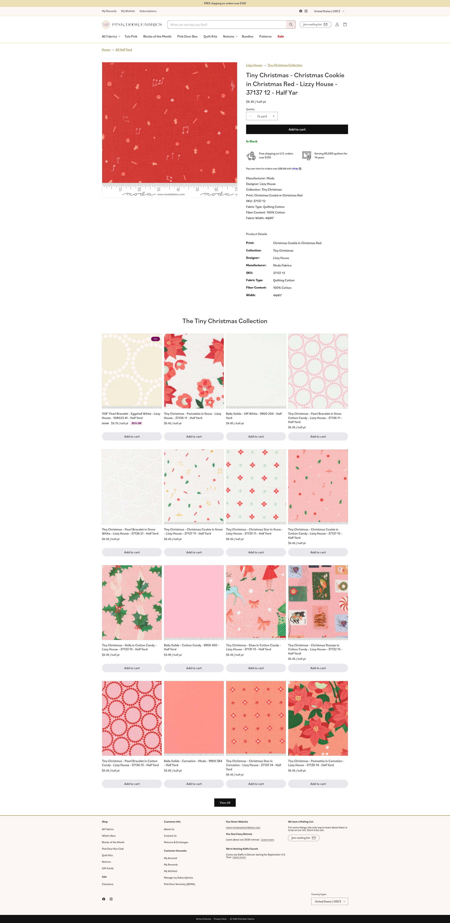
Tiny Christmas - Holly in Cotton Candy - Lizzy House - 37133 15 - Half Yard (129, 647)
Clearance (107, 884)
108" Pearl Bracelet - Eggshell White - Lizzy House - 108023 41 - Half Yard (131, 416)
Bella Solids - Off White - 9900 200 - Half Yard (254, 416)
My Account (170, 858)
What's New (108, 835)
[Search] (290, 24)
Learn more (267, 839)
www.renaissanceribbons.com (243, 827)
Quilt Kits (107, 855)
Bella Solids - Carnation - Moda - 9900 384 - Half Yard (193, 763)
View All (225, 802)
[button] (110, 36)
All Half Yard (124, 49)
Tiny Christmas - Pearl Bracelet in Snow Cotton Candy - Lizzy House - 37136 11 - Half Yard (315, 418)
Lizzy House (254, 65)
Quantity (250, 109)
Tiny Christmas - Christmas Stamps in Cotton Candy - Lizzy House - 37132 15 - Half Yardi (315, 649)
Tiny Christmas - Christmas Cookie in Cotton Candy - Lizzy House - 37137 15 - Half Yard (315, 533)
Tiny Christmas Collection (285, 65)
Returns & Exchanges (176, 842)
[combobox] (232, 25)
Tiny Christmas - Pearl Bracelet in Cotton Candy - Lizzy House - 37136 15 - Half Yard (130, 763)
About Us (169, 829)
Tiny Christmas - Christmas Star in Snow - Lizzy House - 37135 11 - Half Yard (254, 531)
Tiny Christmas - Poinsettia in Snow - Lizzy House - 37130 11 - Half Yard (192, 416)
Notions (106, 861)
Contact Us (170, 835)
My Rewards (109, 11)
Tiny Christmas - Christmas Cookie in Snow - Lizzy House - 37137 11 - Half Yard (193, 531)
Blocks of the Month (113, 842)
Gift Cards (108, 868)
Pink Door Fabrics (246, 919)
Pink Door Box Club (113, 848)
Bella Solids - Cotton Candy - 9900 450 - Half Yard (191, 647)
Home (106, 49)
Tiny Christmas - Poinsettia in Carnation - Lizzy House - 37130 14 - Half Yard (316, 763)
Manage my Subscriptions (178, 877)
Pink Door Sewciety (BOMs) (179, 884)
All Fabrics (108, 829)
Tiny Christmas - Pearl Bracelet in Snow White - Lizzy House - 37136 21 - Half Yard (130, 531)
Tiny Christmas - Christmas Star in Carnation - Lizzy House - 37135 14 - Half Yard (253, 765)
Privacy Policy (220, 919)
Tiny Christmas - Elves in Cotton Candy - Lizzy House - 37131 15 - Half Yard (253, 647)
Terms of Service (203, 919)
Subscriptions (148, 11)
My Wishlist (128, 11)
